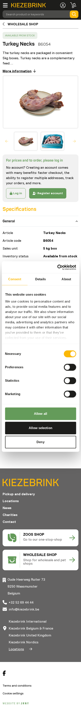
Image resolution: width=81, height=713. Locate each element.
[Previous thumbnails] (7, 141)
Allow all (40, 413)
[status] (20, 35)
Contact (9, 521)
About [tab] (66, 279)
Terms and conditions (17, 685)
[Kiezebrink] (28, 5)
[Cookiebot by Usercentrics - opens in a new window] (57, 267)
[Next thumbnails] (74, 141)
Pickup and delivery (19, 494)
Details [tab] (40, 279)
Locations (11, 501)
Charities (10, 515)
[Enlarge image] (39, 102)
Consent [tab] (14, 279)
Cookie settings (13, 693)
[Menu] (7, 5)
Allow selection (40, 428)
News (7, 508)
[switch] (70, 367)
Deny (40, 442)
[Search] (74, 14)
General (9, 221)
